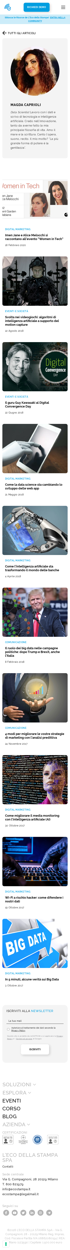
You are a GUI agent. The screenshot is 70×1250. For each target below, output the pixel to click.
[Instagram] (41, 1212)
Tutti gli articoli (22, 33)
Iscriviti (35, 1049)
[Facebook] (6, 1212)
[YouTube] (15, 1212)
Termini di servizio (24, 1039)
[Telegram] (49, 1212)
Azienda (14, 1124)
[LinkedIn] (32, 1212)
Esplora (15, 1092)
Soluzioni (17, 1084)
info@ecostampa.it (16, 1189)
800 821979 (14, 1184)
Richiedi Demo (36, 7)
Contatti (7, 1166)
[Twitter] (24, 1212)
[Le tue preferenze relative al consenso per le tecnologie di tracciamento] (6, 1244)
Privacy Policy (18, 1030)
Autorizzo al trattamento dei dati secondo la (33, 1029)
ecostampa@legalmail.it (20, 1194)
